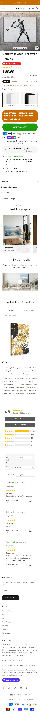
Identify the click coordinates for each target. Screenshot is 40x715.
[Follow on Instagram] (9, 688)
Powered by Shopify (27, 699)
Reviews (5, 626)
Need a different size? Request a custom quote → (18, 85)
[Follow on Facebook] (3, 688)
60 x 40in (34, 81)
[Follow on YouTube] (21, 688)
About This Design (8, 199)
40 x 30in (24, 81)
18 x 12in (6, 81)
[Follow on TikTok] (26, 688)
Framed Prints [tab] (11, 316)
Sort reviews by (8, 460)
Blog (3, 615)
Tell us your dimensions (29, 160)
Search (4, 629)
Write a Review (20, 419)
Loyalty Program (8, 611)
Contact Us (6, 633)
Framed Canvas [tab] (29, 311)
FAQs (4, 618)
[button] (11, 63)
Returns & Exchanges (9, 187)
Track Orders (6, 622)
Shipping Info (6, 181)
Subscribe (10, 598)
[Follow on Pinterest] (15, 688)
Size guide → (34, 75)
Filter (8, 467)
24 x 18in (15, 81)
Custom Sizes (6, 193)
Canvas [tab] (11, 311)
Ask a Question (20, 425)
